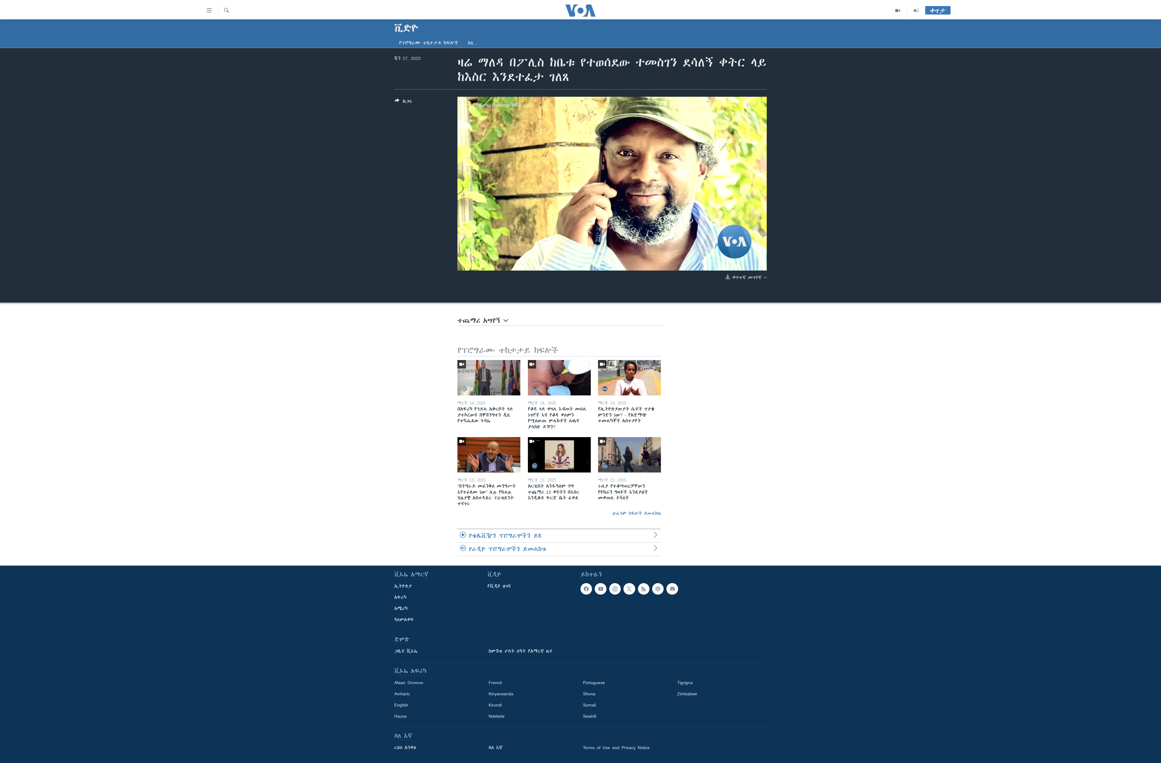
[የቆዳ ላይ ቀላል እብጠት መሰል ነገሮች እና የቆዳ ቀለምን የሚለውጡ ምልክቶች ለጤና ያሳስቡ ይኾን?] (559, 377)
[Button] (403, 102)
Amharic (402, 693)
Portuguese (594, 682)
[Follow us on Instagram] (615, 589)
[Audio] (916, 10)
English (401, 705)
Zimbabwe (687, 693)
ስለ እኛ (495, 747)
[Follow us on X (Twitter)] (629, 589)
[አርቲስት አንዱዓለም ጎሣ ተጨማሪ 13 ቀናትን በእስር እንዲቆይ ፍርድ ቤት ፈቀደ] (559, 454)
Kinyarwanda (501, 693)
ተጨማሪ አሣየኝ (480, 320)
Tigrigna (685, 682)
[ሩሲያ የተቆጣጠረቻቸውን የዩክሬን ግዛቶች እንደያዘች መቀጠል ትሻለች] (629, 454)
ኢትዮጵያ (403, 586)
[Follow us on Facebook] (586, 589)
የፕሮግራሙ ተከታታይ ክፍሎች (428, 43)
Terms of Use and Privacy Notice (616, 747)
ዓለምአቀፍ (404, 619)
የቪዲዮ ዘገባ (499, 586)
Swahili (589, 716)
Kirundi (495, 705)
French (495, 682)
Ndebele (497, 716)
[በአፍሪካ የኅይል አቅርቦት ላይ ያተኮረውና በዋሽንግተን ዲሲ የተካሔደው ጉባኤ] (488, 377)
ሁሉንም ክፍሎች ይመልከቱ (637, 513)
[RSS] (643, 589)
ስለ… (472, 43)
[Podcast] (658, 589)
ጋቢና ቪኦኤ (406, 651)
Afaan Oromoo (408, 682)
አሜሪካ (401, 608)
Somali (589, 705)
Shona (589, 693)
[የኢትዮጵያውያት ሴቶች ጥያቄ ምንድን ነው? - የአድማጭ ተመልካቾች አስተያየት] (629, 377)
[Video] (898, 10)
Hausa (400, 716)
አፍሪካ (400, 597)
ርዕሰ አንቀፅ (405, 747)
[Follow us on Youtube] (600, 589)
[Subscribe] (672, 589)
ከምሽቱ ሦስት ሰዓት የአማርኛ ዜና (520, 651)
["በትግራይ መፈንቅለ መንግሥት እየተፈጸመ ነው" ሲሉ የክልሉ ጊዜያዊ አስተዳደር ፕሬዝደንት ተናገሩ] (488, 454)
